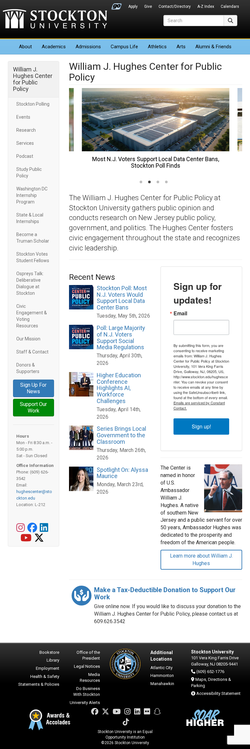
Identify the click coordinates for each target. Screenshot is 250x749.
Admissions (88, 47)
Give (148, 6)
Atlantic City (161, 667)
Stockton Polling (32, 104)
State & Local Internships (29, 218)
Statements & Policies (38, 684)
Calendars (230, 6)
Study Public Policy (29, 172)
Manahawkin (162, 683)
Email (180, 313)
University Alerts (85, 702)
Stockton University (55, 19)
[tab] (141, 182)
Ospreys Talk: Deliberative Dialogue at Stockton (30, 283)
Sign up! (201, 426)
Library (53, 660)
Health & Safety (44, 676)
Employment (47, 668)
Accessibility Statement (218, 693)
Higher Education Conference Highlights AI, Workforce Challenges (119, 388)
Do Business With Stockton (86, 691)
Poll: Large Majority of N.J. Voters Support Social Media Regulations (121, 337)
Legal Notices (87, 666)
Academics (54, 47)
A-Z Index (205, 6)
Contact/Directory (175, 6)
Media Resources (90, 677)
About (25, 47)
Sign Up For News (33, 388)
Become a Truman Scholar (32, 238)
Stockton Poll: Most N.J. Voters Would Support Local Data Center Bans (122, 298)
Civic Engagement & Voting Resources (31, 316)
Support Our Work (33, 407)
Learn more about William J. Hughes (201, 559)
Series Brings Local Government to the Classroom (121, 435)
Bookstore (49, 652)
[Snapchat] (157, 712)
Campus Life (124, 47)
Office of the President (88, 655)
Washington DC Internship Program (32, 195)
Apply (133, 6)
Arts (181, 47)
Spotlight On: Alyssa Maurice (122, 473)
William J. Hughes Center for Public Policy (32, 79)
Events (23, 117)
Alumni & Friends (213, 47)
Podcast (24, 156)
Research (26, 130)
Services (25, 143)
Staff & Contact (32, 351)
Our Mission (28, 338)
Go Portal (116, 5)
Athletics (157, 47)
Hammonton (162, 675)
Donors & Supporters (27, 368)
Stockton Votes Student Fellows (32, 257)
